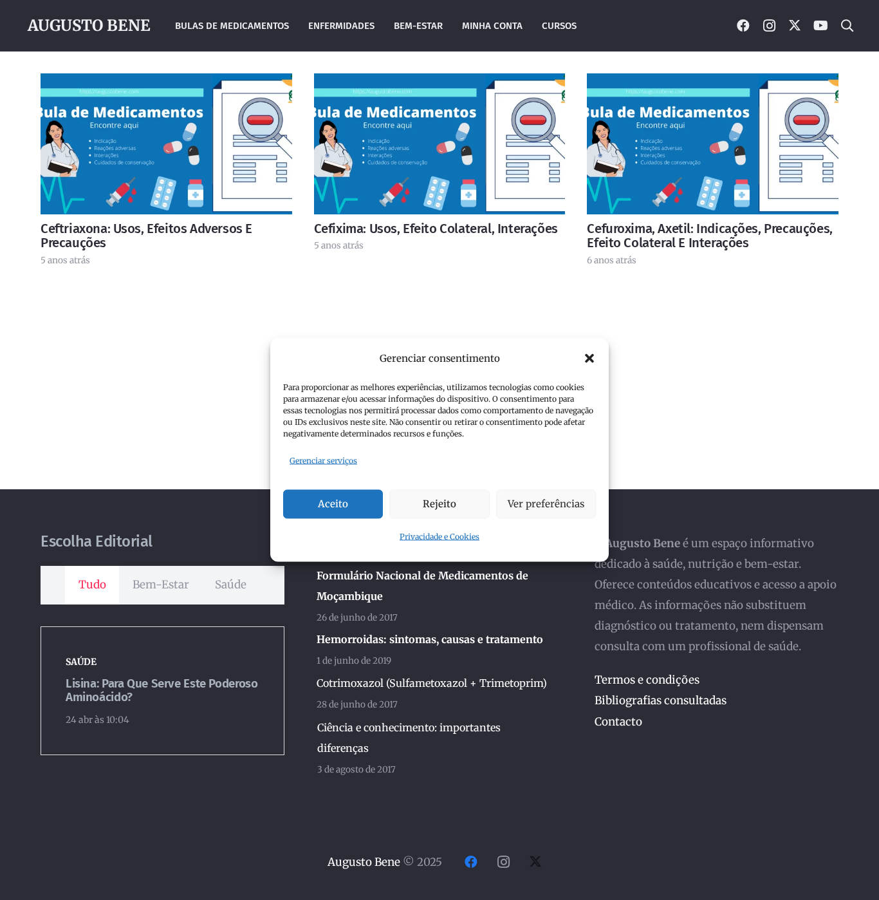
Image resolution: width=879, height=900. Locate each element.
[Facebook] (743, 26)
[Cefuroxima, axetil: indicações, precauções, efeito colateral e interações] (712, 143)
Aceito (333, 504)
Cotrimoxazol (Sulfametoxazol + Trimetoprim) (432, 683)
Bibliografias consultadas (660, 700)
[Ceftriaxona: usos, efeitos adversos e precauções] (166, 143)
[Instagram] (769, 26)
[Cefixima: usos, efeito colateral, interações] (440, 143)
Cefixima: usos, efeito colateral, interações (436, 228)
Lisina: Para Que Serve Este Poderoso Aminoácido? (162, 690)
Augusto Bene (364, 862)
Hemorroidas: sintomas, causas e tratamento (430, 639)
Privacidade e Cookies (439, 536)
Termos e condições (647, 680)
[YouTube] (820, 26)
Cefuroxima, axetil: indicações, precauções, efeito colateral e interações (709, 235)
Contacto (618, 722)
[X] (795, 26)
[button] (589, 358)
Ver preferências (546, 504)
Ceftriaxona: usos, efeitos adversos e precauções (146, 235)
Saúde (81, 662)
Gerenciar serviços (323, 460)
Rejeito (439, 504)
